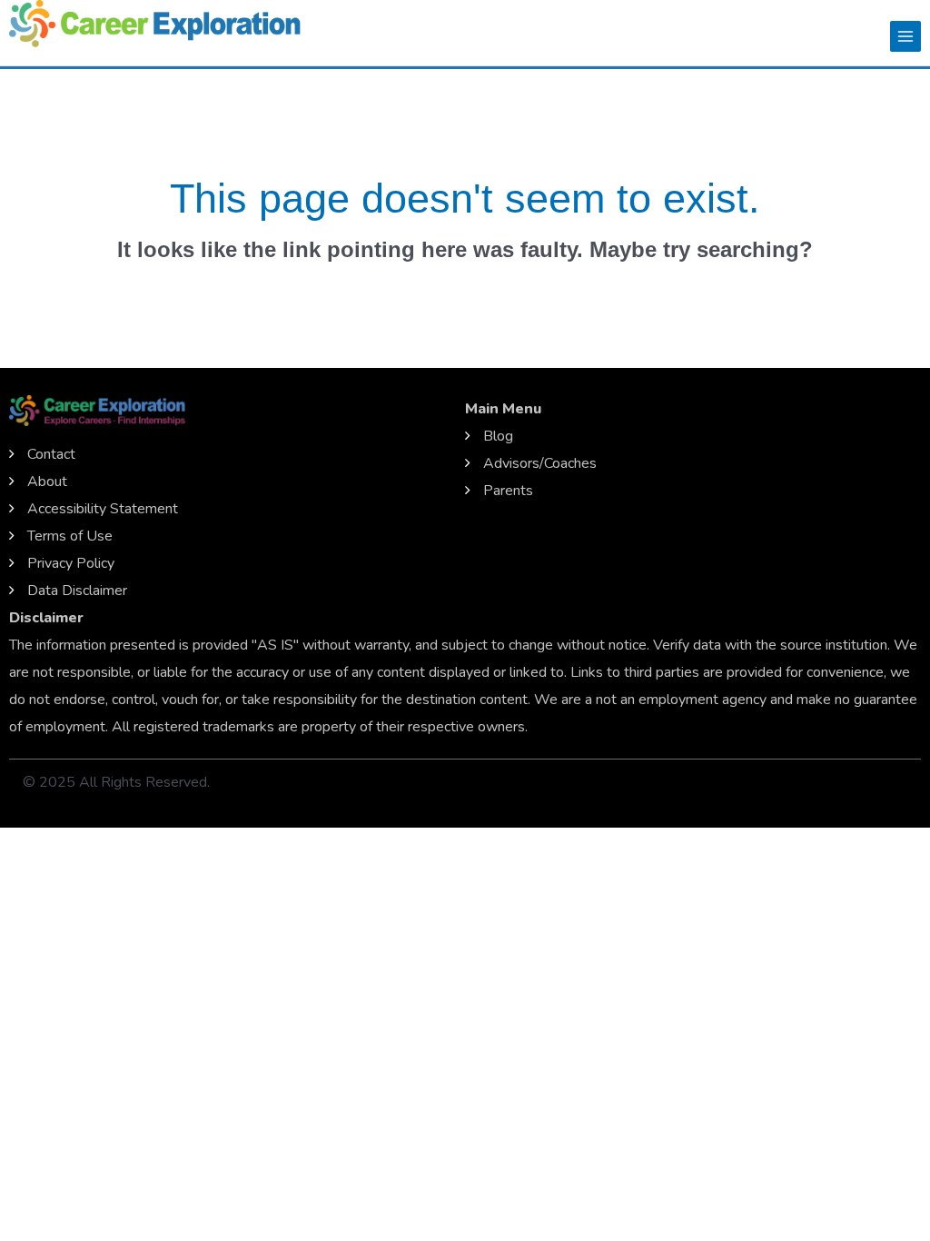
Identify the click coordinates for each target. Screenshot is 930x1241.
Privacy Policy (70, 563)
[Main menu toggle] (905, 36)
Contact (51, 454)
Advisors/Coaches (540, 463)
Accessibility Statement (102, 509)
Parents (508, 491)
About (47, 481)
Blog (498, 436)
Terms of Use (70, 536)
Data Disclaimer (77, 591)
